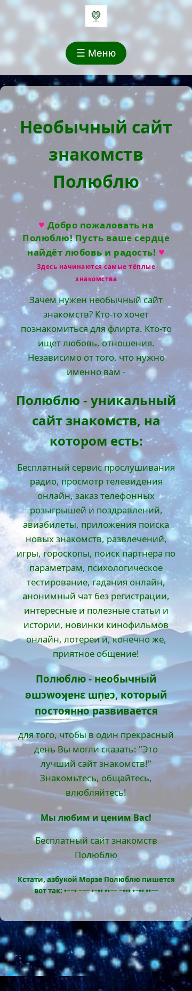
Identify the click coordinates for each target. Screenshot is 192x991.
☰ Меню (96, 53)
